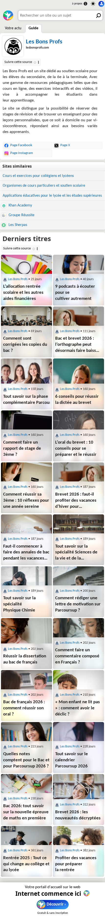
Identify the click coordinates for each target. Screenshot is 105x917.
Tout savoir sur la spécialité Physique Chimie (19, 604)
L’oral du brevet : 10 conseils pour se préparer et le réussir (75, 448)
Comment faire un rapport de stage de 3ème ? (22, 448)
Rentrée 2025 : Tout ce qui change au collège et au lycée (26, 864)
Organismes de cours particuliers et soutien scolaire (44, 186)
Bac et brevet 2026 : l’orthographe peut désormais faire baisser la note (77, 345)
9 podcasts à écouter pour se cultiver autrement (75, 292)
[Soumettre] (98, 15)
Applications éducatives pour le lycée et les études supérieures (52, 196)
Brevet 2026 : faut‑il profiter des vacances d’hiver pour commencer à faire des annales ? (77, 501)
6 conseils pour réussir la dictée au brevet (77, 399)
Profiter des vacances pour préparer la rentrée (75, 864)
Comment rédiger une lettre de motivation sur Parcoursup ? (78, 604)
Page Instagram (21, 153)
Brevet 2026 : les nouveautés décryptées (78, 815)
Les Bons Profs (44, 42)
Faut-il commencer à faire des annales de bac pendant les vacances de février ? (26, 553)
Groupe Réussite (21, 215)
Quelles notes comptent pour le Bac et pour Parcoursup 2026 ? (26, 760)
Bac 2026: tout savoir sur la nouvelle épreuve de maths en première (26, 812)
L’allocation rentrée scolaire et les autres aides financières (23, 292)
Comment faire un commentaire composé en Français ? (77, 656)
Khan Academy (20, 205)
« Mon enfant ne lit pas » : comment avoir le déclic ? (77, 708)
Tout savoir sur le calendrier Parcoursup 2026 (71, 760)
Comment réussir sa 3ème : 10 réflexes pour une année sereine (26, 500)
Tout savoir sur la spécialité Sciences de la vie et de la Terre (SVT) (76, 553)
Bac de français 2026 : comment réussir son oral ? (24, 708)
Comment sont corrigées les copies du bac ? (25, 344)
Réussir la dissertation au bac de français (24, 659)
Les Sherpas (17, 225)
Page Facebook (21, 145)
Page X (65, 145)
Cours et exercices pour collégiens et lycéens (38, 176)
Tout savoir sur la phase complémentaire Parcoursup (26, 399)
